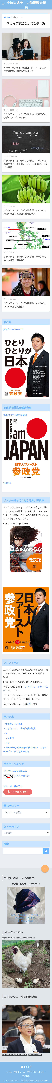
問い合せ (26, 1076)
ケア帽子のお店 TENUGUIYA (26, 884)
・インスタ (8, 738)
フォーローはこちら (13, 786)
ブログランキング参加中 (15, 771)
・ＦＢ (6, 743)
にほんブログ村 (21, 776)
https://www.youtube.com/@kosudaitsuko (22, 1054)
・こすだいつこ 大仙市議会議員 (19, 728)
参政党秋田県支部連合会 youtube (16, 449)
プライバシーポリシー (36, 1072)
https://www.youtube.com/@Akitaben (18, 938)
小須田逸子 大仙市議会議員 (26, 4)
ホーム (9, 1072)
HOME (27, 1067)
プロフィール (19, 1072)
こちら (30, 704)
